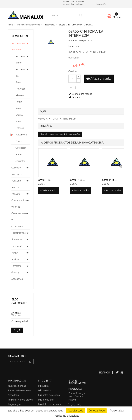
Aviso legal (13, 395)
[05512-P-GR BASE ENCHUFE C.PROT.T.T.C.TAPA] (84, 162)
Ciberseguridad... (20, 321)
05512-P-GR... (77, 180)
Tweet (70, 87)
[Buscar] (81, 15)
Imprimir (76, 97)
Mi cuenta (43, 386)
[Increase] (78, 77)
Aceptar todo (76, 410)
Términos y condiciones (20, 399)
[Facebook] (112, 372)
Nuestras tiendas (17, 386)
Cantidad (73, 71)
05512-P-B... (44, 180)
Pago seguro (14, 404)
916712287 (76, 404)
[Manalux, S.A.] (25, 16)
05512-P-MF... (109, 180)
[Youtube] (122, 372)
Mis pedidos (44, 390)
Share (75, 87)
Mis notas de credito (49, 395)
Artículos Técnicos (16, 314)
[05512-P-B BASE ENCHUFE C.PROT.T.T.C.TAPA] (52, 162)
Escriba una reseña (81, 94)
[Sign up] (30, 361)
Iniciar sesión (100, 4)
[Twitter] (117, 372)
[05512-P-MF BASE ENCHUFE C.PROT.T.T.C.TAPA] (116, 162)
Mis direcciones (46, 399)
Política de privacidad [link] (66, 415)
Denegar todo (97, 410)
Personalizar (117, 410)
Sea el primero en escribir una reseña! (60, 134)
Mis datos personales (49, 404)
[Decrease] (78, 81)
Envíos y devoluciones (19, 390)
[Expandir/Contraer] (27, 46)
